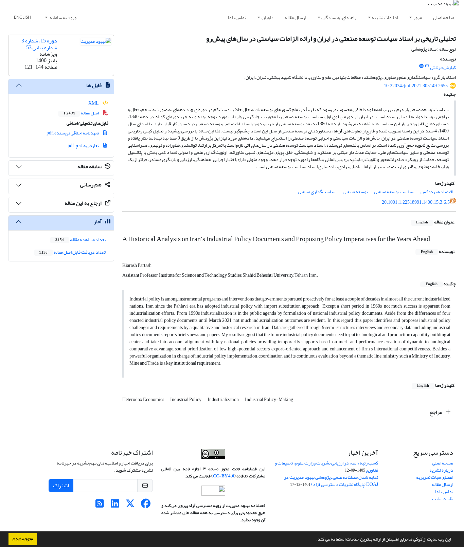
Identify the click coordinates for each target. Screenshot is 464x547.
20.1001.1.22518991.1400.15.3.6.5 (416, 202)
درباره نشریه (441, 470)
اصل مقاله (82, 112)
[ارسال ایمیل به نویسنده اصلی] (427, 66)
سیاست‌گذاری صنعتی (317, 191)
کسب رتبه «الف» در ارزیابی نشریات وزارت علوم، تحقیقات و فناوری (326, 466)
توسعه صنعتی (355, 191)
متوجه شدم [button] (23, 539)
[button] (315, 540)
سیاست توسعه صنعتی (394, 191)
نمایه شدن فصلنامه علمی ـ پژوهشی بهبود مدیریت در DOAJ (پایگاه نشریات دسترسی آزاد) (331, 481)
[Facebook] (145, 505)
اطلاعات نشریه (385, 17)
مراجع (436, 412)
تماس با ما (237, 17)
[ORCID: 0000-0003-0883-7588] (421, 66)
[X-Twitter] (130, 505)
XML (94, 103)
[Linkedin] (115, 505)
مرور (417, 17)
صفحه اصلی (443, 17)
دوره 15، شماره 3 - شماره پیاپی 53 (37, 44)
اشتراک (61, 485)
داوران (267, 17)
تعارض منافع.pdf (84, 145)
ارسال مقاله (295, 17)
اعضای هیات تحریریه (434, 477)
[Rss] (99, 505)
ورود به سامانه (62, 17)
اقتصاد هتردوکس (437, 191)
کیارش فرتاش (443, 67)
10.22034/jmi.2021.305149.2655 (416, 85)
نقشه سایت (442, 498)
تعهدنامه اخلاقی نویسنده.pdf (73, 133)
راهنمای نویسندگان (338, 17)
